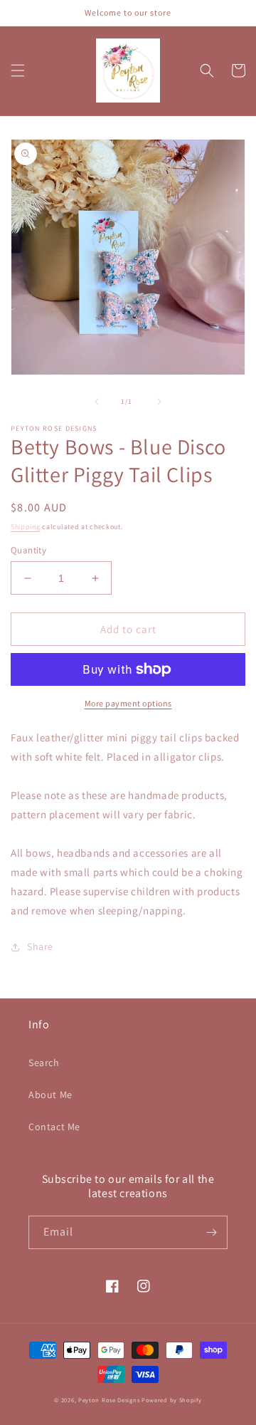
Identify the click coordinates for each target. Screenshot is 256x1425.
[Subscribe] (211, 1232)
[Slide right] (159, 401)
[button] (17, 70)
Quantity (28, 550)
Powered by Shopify (172, 1400)
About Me (50, 1094)
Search (44, 1062)
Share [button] (40, 946)
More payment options (128, 703)
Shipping (26, 526)
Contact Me (54, 1126)
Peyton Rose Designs (108, 1400)
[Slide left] (96, 401)
